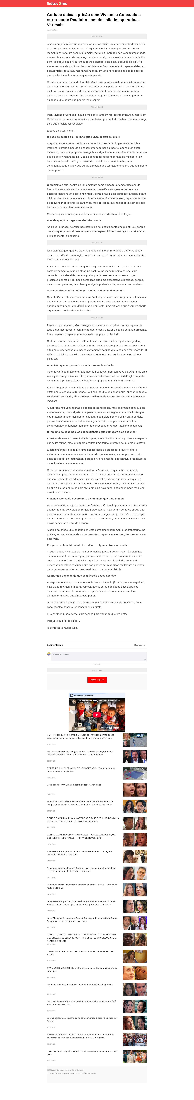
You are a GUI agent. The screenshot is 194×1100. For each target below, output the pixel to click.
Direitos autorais (90, 1073)
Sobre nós (50, 1073)
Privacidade (79, 1073)
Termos (72, 1073)
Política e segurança (62, 1073)
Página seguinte (97, 680)
